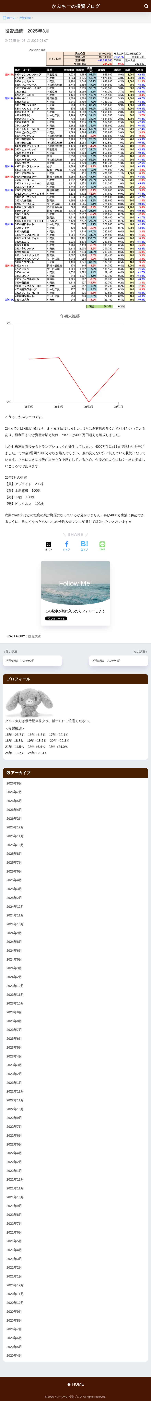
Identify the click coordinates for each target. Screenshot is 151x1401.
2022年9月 (14, 1118)
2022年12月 (15, 1091)
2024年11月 (15, 915)
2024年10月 (15, 924)
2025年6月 (14, 871)
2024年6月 (14, 951)
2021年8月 (14, 1215)
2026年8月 (14, 783)
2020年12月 (15, 1285)
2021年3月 (14, 1259)
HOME (77, 1384)
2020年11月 (15, 1294)
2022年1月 (14, 1171)
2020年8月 (14, 1320)
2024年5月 (14, 959)
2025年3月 (14, 889)
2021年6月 (14, 1232)
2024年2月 (14, 977)
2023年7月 (14, 1030)
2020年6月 (14, 1338)
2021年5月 (14, 1241)
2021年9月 (14, 1206)
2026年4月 (14, 810)
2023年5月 (14, 1047)
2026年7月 (14, 792)
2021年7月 (14, 1224)
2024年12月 (15, 907)
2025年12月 (15, 827)
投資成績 (34, 636)
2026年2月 (14, 819)
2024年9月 (14, 933)
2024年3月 (14, 968)
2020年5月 (14, 1347)
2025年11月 (15, 836)
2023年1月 (14, 1083)
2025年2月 (14, 898)
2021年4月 (14, 1250)
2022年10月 (15, 1109)
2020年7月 (14, 1329)
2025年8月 (14, 854)
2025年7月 (14, 862)
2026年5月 (14, 801)
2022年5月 (14, 1144)
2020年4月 (14, 1355)
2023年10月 (15, 1003)
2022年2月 (14, 1162)
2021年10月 (15, 1197)
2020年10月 (15, 1303)
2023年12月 (15, 986)
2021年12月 (15, 1179)
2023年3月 (14, 1065)
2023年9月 (14, 1012)
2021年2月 (14, 1267)
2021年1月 (14, 1276)
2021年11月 (15, 1188)
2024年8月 (14, 942)
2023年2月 (14, 1074)
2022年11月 (15, 1100)
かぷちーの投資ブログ (76, 6)
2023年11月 (15, 995)
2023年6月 (14, 1039)
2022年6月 (14, 1135)
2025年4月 (14, 880)
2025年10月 (15, 845)
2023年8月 (14, 1021)
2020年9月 (14, 1312)
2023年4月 (14, 1056)
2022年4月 (14, 1153)
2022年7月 (14, 1127)
